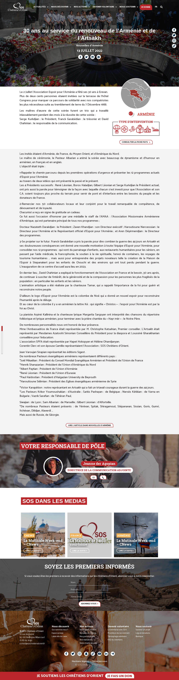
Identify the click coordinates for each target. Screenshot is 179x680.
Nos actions (80, 7)
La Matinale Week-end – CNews (43, 542)
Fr (156, 7)
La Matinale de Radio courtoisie (88, 542)
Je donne (145, 7)
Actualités (39, 7)
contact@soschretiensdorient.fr (32, 643)
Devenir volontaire (103, 7)
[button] (161, 7)
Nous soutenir (128, 7)
